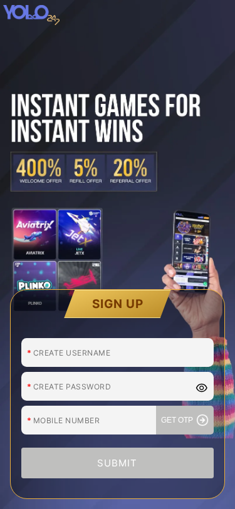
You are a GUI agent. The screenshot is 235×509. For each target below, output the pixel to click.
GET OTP (177, 420)
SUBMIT (117, 463)
